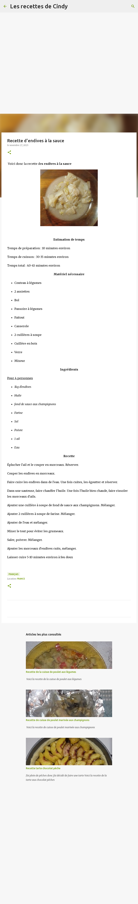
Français (14, 574)
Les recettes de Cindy (39, 6)
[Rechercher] (133, 6)
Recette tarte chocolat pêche (43, 768)
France (21, 579)
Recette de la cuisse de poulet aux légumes (51, 671)
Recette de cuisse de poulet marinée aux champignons (57, 720)
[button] (9, 152)
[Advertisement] (69, 25)
